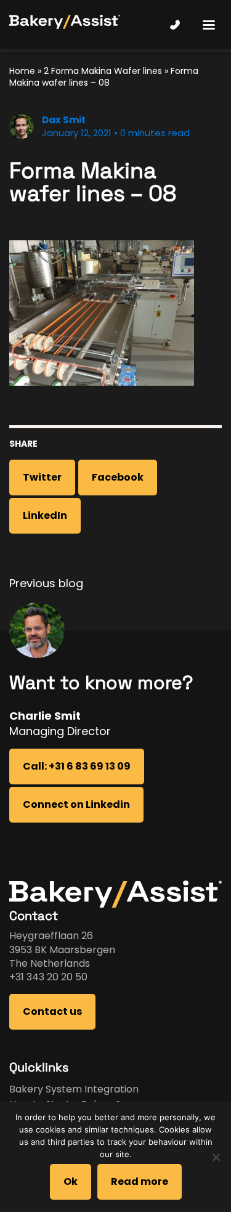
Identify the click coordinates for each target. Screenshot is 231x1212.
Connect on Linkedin (76, 804)
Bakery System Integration (74, 1089)
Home (22, 71)
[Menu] (208, 24)
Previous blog (46, 583)
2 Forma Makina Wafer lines (103, 71)
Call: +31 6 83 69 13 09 (77, 766)
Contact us (52, 1011)
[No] (215, 1157)
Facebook (118, 477)
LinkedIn (45, 515)
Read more (139, 1181)
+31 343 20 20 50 (48, 977)
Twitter (42, 477)
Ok (70, 1181)
